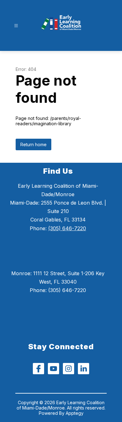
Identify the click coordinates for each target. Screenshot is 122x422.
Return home (33, 144)
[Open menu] (16, 25)
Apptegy (75, 413)
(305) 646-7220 (67, 228)
